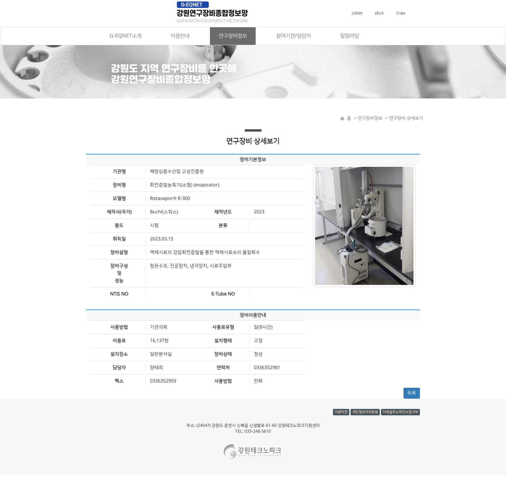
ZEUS (379, 13)
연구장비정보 (369, 118)
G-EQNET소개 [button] (125, 36)
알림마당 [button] (349, 36)
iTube (400, 13)
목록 (411, 393)
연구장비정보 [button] (233, 36)
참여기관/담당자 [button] (293, 36)
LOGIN (357, 13)
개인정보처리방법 (365, 412)
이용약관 (341, 412)
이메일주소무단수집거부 (400, 412)
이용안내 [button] (180, 36)
